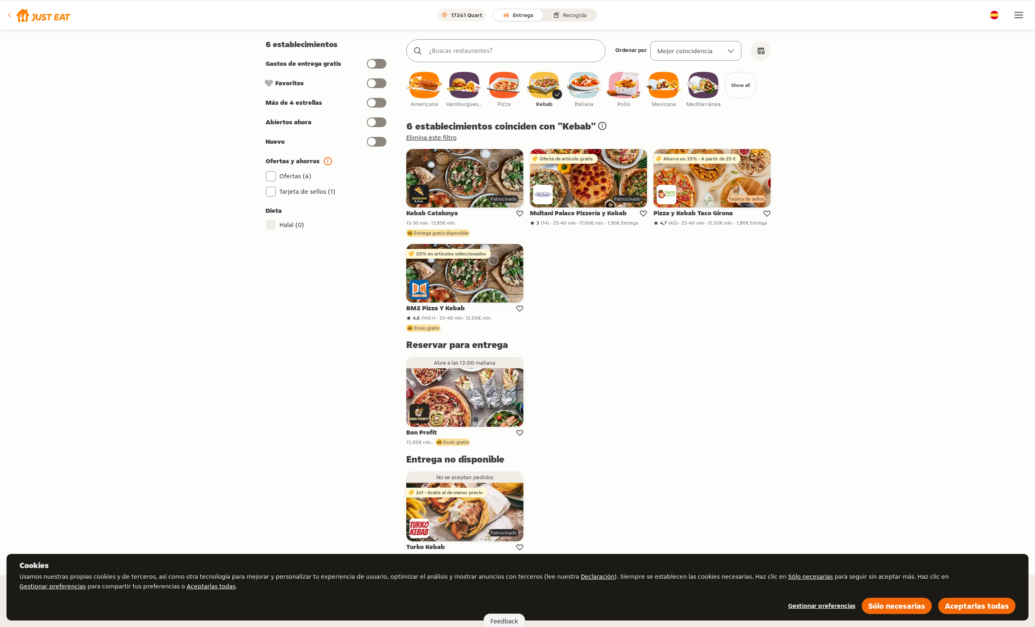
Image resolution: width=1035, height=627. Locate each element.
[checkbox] (424, 90)
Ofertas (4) (295, 176)
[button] (38, 15)
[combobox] (514, 51)
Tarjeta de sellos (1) (307, 191)
